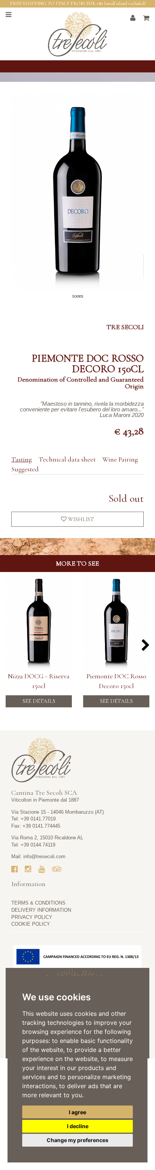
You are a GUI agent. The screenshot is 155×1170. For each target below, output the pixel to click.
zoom (77, 296)
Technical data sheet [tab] (67, 459)
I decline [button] (77, 1126)
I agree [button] (77, 1112)
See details (39, 701)
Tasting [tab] (21, 459)
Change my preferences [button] (77, 1140)
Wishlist (80, 519)
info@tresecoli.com (44, 856)
